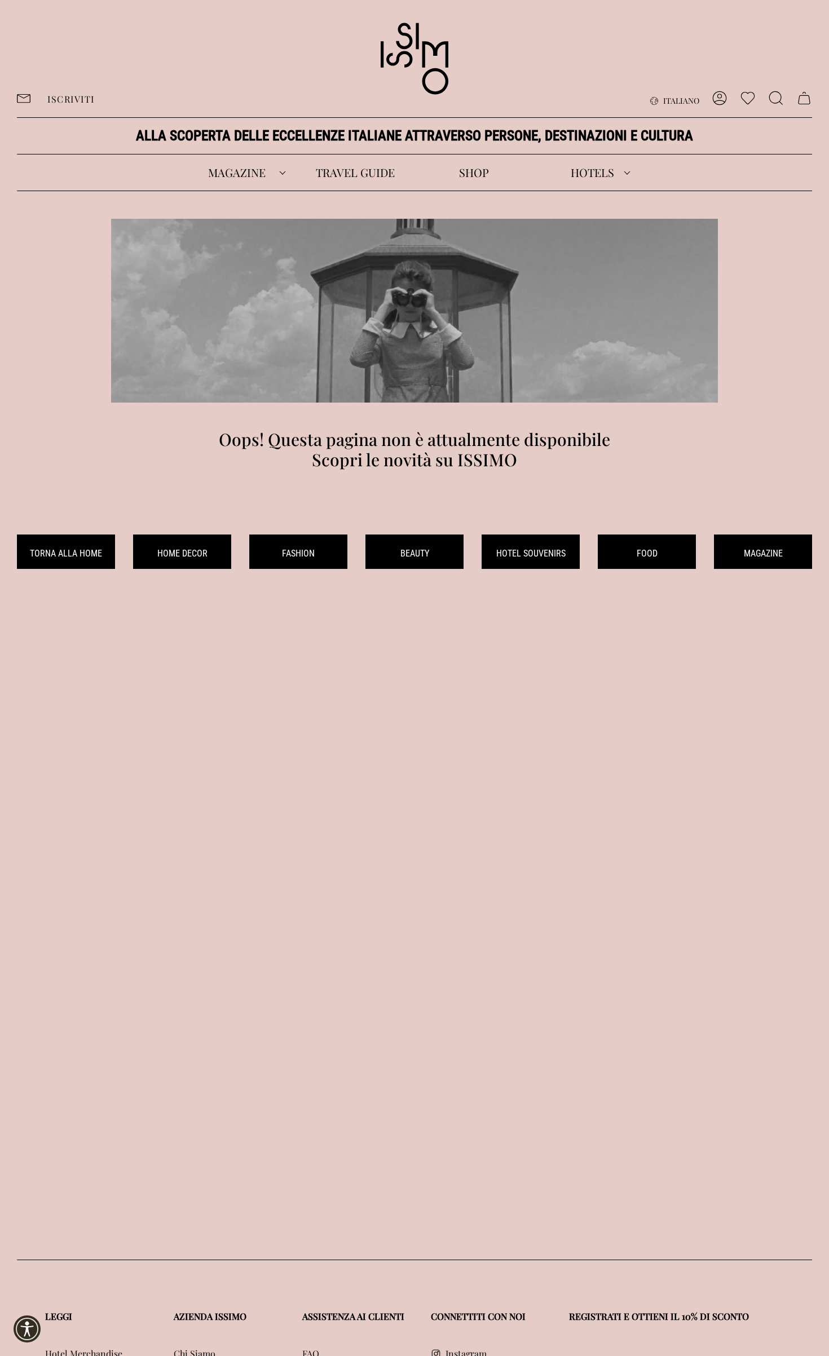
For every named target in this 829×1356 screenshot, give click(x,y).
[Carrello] (804, 98)
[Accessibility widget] (27, 1328)
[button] (237, 172)
